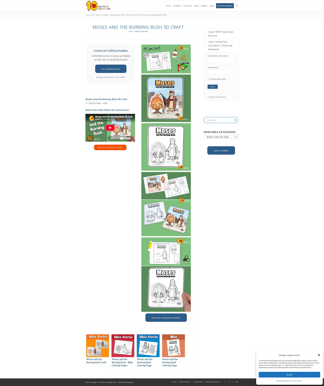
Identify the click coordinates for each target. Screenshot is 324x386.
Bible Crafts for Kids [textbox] (220, 136)
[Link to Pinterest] (229, 382)
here (123, 77)
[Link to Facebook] (225, 382)
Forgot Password (217, 96)
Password (213, 67)
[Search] (237, 5)
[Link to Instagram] (233, 382)
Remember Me (218, 79)
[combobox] (221, 137)
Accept (289, 375)
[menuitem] (168, 5)
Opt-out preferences (283, 381)
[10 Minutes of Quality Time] (98, 5)
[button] (319, 355)
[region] (221, 76)
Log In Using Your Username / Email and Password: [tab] (220, 45)
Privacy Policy (297, 381)
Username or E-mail (218, 55)
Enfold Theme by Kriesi (126, 382)
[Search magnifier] (235, 120)
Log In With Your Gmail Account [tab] (220, 33)
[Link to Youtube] (237, 382)
